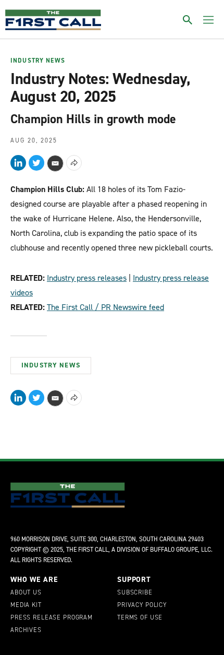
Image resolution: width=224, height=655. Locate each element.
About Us (26, 593)
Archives (26, 630)
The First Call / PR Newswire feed (105, 307)
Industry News (37, 61)
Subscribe (135, 593)
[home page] (53, 19)
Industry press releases (87, 277)
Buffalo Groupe (174, 549)
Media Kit (26, 605)
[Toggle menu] (208, 19)
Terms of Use (140, 618)
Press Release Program (51, 618)
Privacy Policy (142, 605)
